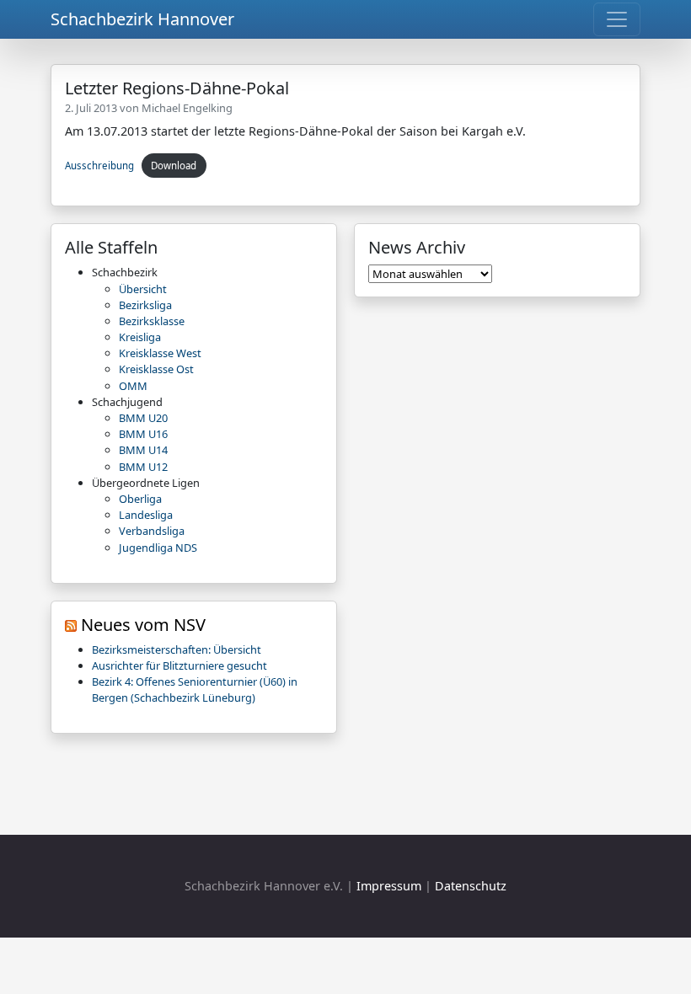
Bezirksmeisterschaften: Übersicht (176, 649)
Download (173, 165)
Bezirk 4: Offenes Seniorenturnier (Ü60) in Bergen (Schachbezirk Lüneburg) (194, 689)
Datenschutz (470, 886)
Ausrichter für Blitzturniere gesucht (179, 665)
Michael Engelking (187, 107)
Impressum (388, 886)
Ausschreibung (99, 165)
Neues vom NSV (143, 624)
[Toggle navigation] (616, 19)
